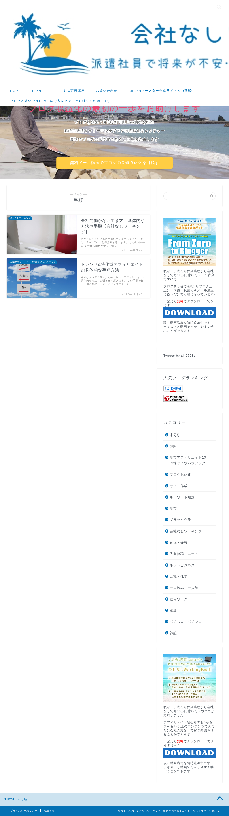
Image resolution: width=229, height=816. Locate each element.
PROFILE (40, 91)
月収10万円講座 (72, 91)
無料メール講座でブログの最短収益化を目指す (114, 162)
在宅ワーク (179, 599)
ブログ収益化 (180, 474)
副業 (173, 508)
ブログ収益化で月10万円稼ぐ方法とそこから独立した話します (60, 101)
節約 (173, 446)
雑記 (173, 633)
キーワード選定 (182, 497)
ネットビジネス (182, 565)
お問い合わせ (106, 91)
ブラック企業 (180, 520)
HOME (15, 91)
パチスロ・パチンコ (186, 622)
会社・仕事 (179, 576)
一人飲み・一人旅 (184, 588)
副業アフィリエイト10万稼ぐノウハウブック (188, 460)
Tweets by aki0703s (179, 355)
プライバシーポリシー (23, 810)
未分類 (175, 435)
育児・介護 (179, 542)
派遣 (173, 610)
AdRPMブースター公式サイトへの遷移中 (162, 91)
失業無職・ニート (184, 554)
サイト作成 (179, 486)
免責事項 (49, 810)
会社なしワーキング (186, 531)
